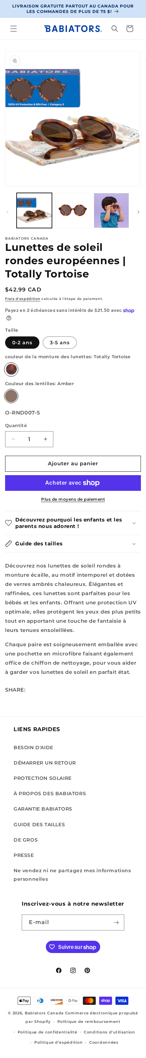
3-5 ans (60, 342)
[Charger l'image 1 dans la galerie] (34, 210)
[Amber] (11, 396)
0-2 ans (22, 342)
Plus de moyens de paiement (73, 499)
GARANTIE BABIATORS (43, 809)
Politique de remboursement (89, 1021)
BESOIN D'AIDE (33, 747)
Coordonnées (103, 1042)
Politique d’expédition (58, 1042)
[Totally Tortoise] (11, 369)
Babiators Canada (44, 1013)
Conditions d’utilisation (109, 1032)
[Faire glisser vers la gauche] (7, 212)
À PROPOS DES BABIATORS (50, 793)
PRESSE (24, 855)
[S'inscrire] (116, 923)
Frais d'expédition (22, 299)
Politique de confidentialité (47, 1032)
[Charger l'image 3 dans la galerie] (111, 210)
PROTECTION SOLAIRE (43, 778)
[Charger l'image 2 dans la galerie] (73, 210)
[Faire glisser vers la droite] (138, 212)
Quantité (16, 425)
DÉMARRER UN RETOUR (45, 763)
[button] (13, 28)
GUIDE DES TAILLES (39, 824)
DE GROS (26, 840)
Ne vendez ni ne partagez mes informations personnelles (72, 874)
